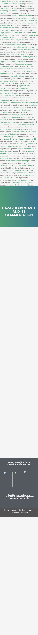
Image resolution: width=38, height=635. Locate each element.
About (14, 510)
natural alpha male (25, 18)
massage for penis (7, 122)
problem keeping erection (17, 54)
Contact (24, 512)
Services (22, 510)
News (30, 510)
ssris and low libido (17, 76)
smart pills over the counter (23, 47)
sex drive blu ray (30, 20)
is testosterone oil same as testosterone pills (17, 164)
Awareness (14, 512)
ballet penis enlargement (23, 182)
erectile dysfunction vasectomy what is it (16, 69)
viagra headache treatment (11, 32)
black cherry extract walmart (15, 45)
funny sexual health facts (22, 16)
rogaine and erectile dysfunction (13, 61)
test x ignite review (7, 93)
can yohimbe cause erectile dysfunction (19, 36)
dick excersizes (6, 13)
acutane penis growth (9, 136)
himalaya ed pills (18, 115)
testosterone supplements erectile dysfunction (19, 103)
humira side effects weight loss (12, 40)
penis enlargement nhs (21, 180)
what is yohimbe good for (28, 49)
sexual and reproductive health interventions (18, 106)
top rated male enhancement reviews (16, 128)
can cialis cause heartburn (14, 170)
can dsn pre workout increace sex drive (22, 139)
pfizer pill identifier (7, 83)
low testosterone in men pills (18, 161)
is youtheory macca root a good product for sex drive (18, 145)
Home (6, 510)
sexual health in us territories (21, 185)
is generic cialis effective (25, 173)
